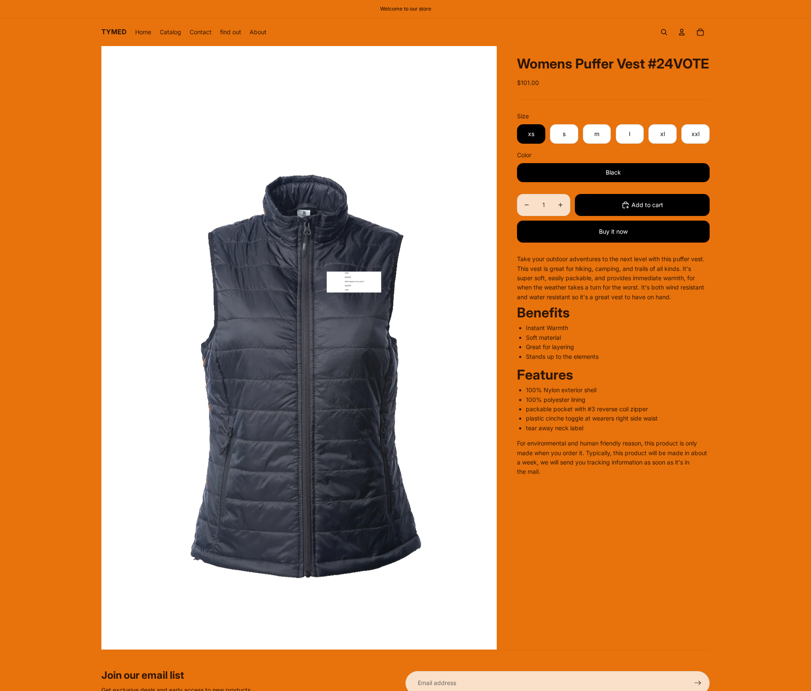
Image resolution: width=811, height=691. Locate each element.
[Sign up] (698, 683)
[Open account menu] (681, 32)
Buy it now (613, 231)
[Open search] (664, 32)
